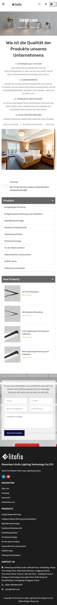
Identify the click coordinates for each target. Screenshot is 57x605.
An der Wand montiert (14, 248)
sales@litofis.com (12, 589)
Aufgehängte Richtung (14, 207)
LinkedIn (4, 477)
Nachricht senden (14, 433)
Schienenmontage (12, 241)
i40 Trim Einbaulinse (30, 292)
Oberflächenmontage (14, 220)
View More (26, 295)
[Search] (39, 4)
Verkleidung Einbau (13, 234)
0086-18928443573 (13, 585)
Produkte (5, 493)
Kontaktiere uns (8, 502)
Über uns (5, 488)
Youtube (8, 477)
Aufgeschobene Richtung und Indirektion (23, 214)
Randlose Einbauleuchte (15, 227)
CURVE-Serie (10, 261)
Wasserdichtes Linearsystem (17, 254)
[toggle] (3, 4)
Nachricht (6, 498)
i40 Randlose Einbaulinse (32, 312)
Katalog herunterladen (14, 268)
